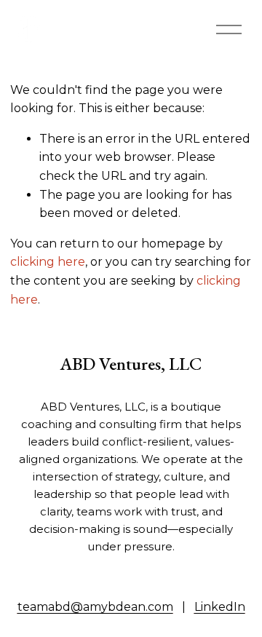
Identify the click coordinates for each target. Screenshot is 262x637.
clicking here (47, 262)
